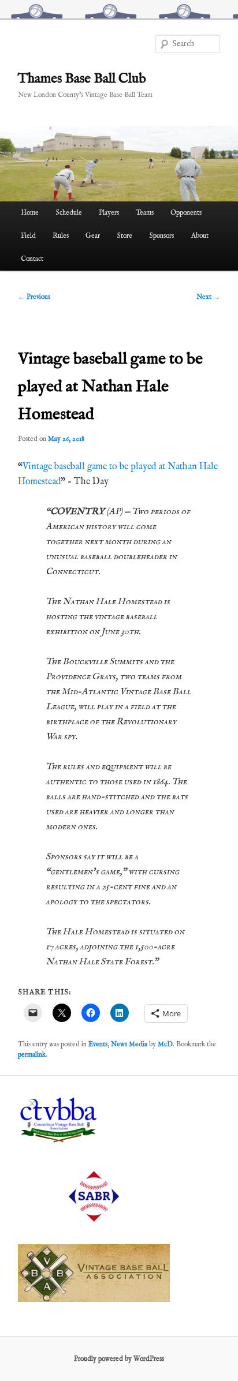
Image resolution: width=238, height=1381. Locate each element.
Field (28, 235)
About (200, 235)
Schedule (68, 212)
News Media (129, 1044)
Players (109, 212)
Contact (32, 259)
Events (97, 1044)
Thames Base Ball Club (82, 79)
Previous (34, 297)
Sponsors (161, 235)
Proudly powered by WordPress (119, 1358)
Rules (61, 235)
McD (165, 1044)
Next (208, 297)
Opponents (186, 212)
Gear (92, 235)
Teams (145, 212)
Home (30, 212)
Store (124, 235)
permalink (32, 1054)
